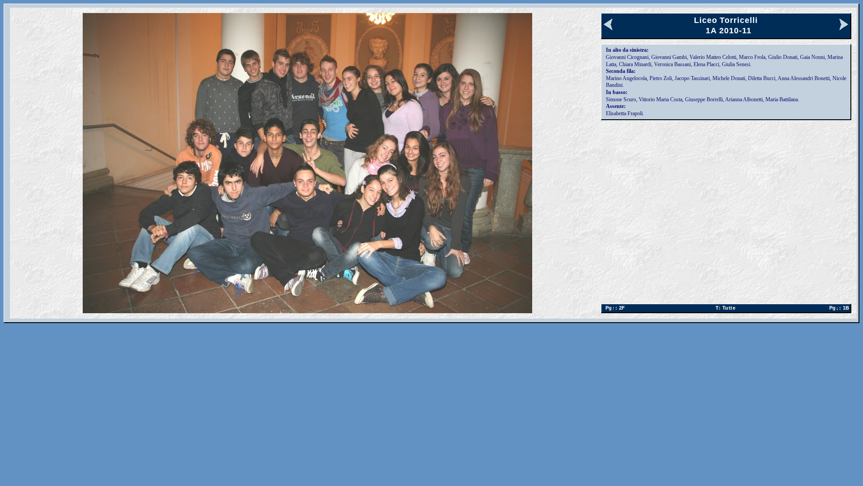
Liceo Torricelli (725, 20)
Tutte (725, 307)
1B (838, 307)
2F (613, 307)
